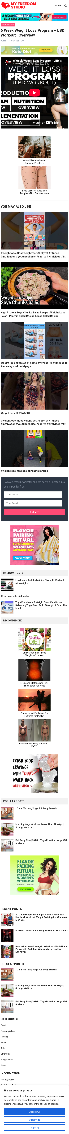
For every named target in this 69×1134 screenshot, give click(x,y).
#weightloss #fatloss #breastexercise (24, 470)
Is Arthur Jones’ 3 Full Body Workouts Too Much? (41, 930)
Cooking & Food (8, 1031)
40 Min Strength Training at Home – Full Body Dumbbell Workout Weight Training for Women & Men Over (41, 917)
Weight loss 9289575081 (15, 413)
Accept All (34, 1112)
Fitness (4, 1036)
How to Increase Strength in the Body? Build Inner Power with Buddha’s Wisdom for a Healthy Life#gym (41, 949)
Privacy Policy (7, 1079)
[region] (34, 1109)
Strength (5, 1054)
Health (4, 1042)
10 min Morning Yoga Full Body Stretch (36, 808)
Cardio (4, 1025)
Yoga (3, 1065)
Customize (34, 1120)
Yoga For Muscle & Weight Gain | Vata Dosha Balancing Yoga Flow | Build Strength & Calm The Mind (41, 605)
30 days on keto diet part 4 (15, 596)
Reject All (34, 1128)
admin (4, 41)
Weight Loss (8, 25)
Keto (3, 1048)
